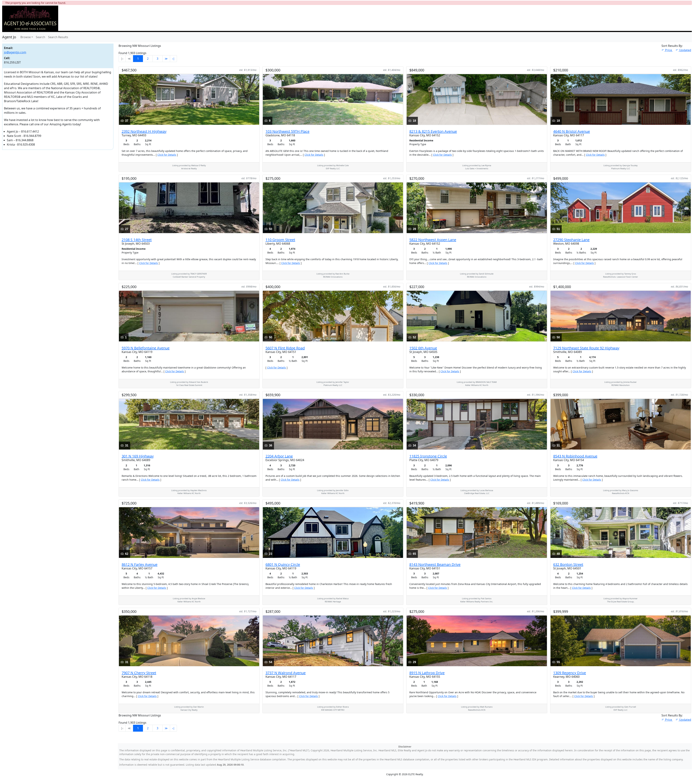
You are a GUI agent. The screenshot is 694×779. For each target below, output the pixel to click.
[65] (477, 532)
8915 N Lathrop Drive (427, 672)
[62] (189, 532)
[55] (621, 640)
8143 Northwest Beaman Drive (434, 564)
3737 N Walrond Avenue (285, 672)
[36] (333, 424)
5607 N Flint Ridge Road (285, 348)
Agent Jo (9, 37)
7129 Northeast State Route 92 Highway (586, 348)
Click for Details (166, 154)
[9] (333, 99)
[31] (189, 424)
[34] (477, 424)
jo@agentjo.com (15, 52)
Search (40, 37)
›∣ (173, 59)
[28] (477, 207)
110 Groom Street (280, 239)
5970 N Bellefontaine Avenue (146, 348)
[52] (477, 316)
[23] (333, 532)
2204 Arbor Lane (279, 456)
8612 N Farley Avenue (139, 564)
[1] (189, 316)
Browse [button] (25, 37)
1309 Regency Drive (569, 672)
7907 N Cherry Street (139, 672)
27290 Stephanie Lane (571, 239)
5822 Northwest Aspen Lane (432, 239)
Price (669, 50)
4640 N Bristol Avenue (571, 131)
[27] (189, 207)
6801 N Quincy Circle (282, 564)
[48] (621, 532)
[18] (477, 99)
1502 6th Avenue (423, 348)
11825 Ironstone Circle (428, 456)
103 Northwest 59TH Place (287, 131)
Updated (685, 50)
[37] (189, 99)
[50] (333, 207)
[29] (477, 640)
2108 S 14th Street (137, 239)
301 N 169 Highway (138, 456)
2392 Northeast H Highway (144, 131)
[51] (621, 207)
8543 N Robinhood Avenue (575, 456)
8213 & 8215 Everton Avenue (433, 131)
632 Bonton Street (568, 564)
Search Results (58, 37)
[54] (333, 640)
